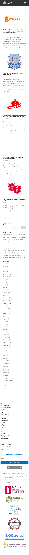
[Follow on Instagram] (11, 467)
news (4, 385)
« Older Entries (7, 223)
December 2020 (7, 340)
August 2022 (6, 305)
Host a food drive (5, 435)
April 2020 (5, 358)
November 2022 (7, 298)
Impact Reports (5, 414)
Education (5, 383)
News (2, 449)
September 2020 (7, 348)
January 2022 (6, 308)
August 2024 (6, 263)
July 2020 (5, 350)
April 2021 (5, 329)
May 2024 (5, 266)
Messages (5, 378)
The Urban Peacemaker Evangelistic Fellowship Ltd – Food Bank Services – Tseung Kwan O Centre (14, 31)
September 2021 (7, 316)
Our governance (5, 405)
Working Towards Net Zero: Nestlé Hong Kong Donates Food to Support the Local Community (13, 246)
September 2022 (7, 303)
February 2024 (6, 269)
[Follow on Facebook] (8, 467)
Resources (3, 409)
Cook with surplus (5, 437)
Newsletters (6, 375)
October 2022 (6, 300)
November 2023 (7, 274)
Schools (3, 425)
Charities (3, 422)
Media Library (4, 411)
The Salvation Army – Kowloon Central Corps (14, 200)
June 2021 (5, 324)
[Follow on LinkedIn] (20, 467)
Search (2, 427)
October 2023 (6, 277)
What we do (4, 404)
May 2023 (5, 284)
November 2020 (7, 342)
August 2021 (6, 319)
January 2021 (6, 337)
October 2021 (6, 313)
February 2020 (6, 363)
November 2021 (7, 311)
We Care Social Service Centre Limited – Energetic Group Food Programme (14, 115)
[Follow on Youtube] (17, 467)
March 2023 (6, 290)
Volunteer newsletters (8, 380)
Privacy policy (10, 476)
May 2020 (5, 355)
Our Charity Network (6, 407)
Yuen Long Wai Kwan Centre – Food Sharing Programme (13, 158)
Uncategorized (6, 372)
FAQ (2, 412)
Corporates (3, 424)
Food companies (5, 420)
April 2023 (5, 287)
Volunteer (3, 433)
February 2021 (6, 334)
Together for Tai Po (6, 447)
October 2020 (6, 345)
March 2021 (6, 332)
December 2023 (7, 271)
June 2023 (5, 282)
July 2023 (5, 279)
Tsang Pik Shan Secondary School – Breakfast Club (13, 73)
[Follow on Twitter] (14, 467)
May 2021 (5, 326)
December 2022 (7, 295)
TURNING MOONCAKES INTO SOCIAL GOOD (14, 234)
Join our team (4, 438)
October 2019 (6, 366)
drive (4, 388)
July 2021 (5, 321)
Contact (2, 440)
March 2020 (6, 361)
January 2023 (6, 292)
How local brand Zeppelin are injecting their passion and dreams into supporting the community (14, 239)
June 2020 (5, 353)
